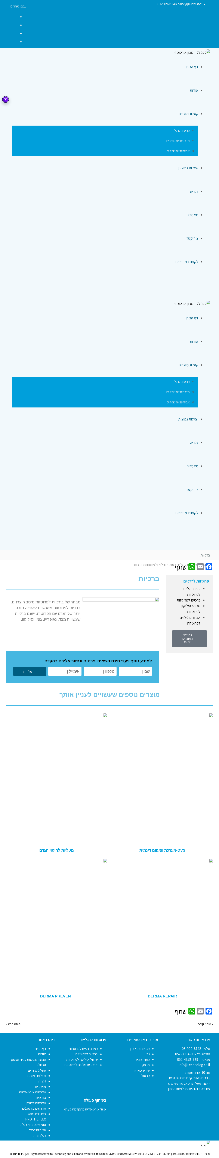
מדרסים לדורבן (36, 1103)
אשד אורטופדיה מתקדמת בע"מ (85, 1109)
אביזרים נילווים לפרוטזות (81, 1064)
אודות (42, 1054)
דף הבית (40, 1048)
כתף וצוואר (142, 1059)
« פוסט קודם (205, 1024)
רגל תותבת (38, 1135)
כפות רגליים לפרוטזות (83, 1048)
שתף (181, 567)
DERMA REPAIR (162, 996)
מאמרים (40, 1086)
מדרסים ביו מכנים (34, 1108)
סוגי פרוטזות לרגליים (32, 1124)
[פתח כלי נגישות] (5, 99)
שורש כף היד (141, 1070)
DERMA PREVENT (56, 996)
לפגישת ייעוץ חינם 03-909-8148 (179, 4)
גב (148, 1054)
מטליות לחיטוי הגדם (56, 850)
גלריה (42, 1081)
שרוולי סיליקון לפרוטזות (82, 1059)
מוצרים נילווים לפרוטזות (159, 564)
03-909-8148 (191, 1048)
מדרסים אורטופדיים (32, 1092)
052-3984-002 (186, 1054)
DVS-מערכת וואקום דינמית (162, 850)
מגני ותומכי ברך (139, 1048)
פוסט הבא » (13, 1024)
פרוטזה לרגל (37, 1130)
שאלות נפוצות (36, 1075)
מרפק (146, 1064)
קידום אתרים (17, 1154)
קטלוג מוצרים (37, 1070)
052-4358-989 (187, 1059)
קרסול (145, 1075)
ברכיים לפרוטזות (188, 600)
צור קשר (40, 1097)
